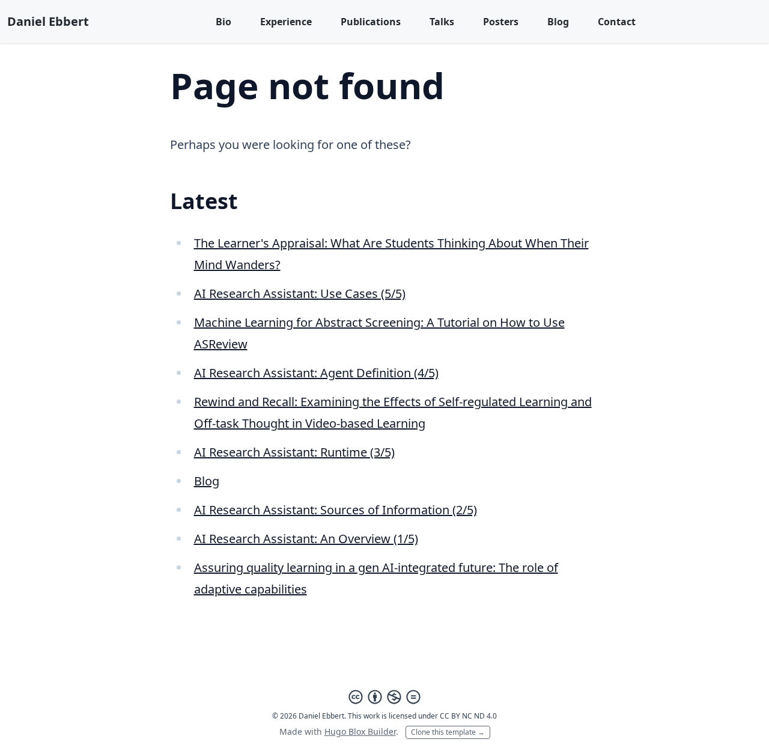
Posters (500, 21)
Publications (371, 21)
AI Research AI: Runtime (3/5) (294, 452)
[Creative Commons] (384, 697)
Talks (442, 21)
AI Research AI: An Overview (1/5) (306, 539)
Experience (286, 21)
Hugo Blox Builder (360, 731)
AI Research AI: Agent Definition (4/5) (316, 373)
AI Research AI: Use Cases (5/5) (300, 293)
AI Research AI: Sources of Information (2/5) (335, 510)
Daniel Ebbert (48, 21)
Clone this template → (448, 732)
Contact (617, 21)
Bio (223, 21)
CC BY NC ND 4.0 (468, 716)
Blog (558, 21)
